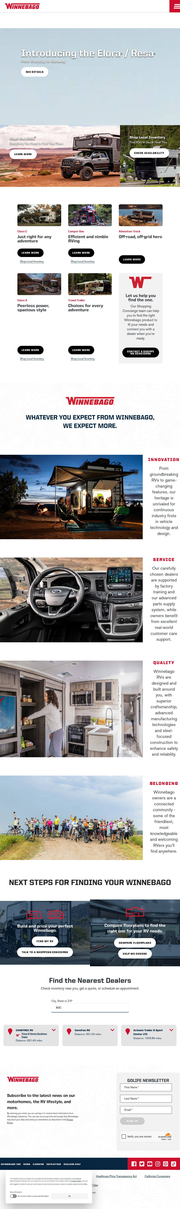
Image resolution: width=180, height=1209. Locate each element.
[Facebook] (134, 1165)
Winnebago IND (11, 1164)
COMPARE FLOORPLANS (135, 942)
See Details (35, 72)
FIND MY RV (45, 941)
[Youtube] (150, 1165)
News (26, 1164)
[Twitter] (142, 1165)
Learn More (30, 252)
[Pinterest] (165, 1165)
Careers (38, 1164)
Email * (128, 1110)
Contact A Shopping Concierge (140, 352)
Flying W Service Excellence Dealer (34, 1035)
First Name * (131, 1087)
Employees (54, 1164)
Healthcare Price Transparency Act (116, 1176)
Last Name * (131, 1098)
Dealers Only (72, 1164)
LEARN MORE (23, 154)
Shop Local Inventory (32, 261)
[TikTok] (173, 1165)
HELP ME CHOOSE (135, 953)
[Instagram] (158, 1165)
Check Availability (149, 153)
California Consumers (157, 1176)
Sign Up (132, 1121)
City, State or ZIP (61, 1001)
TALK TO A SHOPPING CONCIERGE (45, 952)
